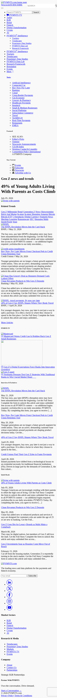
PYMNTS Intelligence (17, 35)
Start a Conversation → (11, 690)
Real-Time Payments (21, 120)
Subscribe (19, 168)
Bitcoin (52, 214)
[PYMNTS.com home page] (14, 2)
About (9, 665)
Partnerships (12, 670)
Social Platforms (19, 110)
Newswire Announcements (24, 144)
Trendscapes (17, 41)
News (38, 212)
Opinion (15, 141)
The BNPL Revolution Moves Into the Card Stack (23, 227)
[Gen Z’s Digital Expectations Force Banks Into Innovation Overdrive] (22, 364)
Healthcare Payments (21, 103)
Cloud (15, 93)
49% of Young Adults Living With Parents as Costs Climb (26, 483)
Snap (15, 222)
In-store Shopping (32, 214)
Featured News (46, 217)
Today (9, 17)
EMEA (15, 125)
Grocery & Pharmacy (21, 100)
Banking (16, 90)
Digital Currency (31, 217)
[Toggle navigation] (2, 8)
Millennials (12, 212)
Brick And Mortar (9, 214)
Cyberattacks (18, 217)
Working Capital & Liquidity (24, 149)
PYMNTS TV (15, 15)
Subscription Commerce (22, 113)
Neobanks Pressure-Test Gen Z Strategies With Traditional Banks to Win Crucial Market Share (28, 375)
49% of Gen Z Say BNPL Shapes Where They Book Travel (27, 303)
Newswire (5, 5)
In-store (20, 214)
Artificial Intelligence (21, 83)
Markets (10, 649)
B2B (9, 20)
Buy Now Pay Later (21, 88)
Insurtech (16, 105)
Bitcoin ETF (6, 217)
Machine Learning (9, 219)
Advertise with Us (23, 173)
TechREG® (17, 118)
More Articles (7, 322)
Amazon (44, 214)
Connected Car (18, 85)
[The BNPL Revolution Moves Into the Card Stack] (5, 224)
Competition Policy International (26, 151)
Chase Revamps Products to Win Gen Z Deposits (22, 281)
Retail (9, 22)
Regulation (11, 66)
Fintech (10, 25)
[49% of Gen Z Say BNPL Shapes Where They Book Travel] (20, 300)
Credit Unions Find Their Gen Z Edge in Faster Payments (26, 454)
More (9, 71)
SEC (32, 219)
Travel (15, 115)
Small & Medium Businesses (24, 108)
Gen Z (4, 212)
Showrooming (47, 212)
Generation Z (29, 212)
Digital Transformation (16, 27)
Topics (9, 77)
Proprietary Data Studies (21, 43)
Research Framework (20, 48)
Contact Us (11, 667)
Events (10, 69)
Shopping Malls (41, 219)
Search (36, 12)
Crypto (10, 30)
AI (8, 32)
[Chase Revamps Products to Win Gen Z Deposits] (28, 278)
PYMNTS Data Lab (20, 46)
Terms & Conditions (23, 695)
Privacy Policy (7, 695)
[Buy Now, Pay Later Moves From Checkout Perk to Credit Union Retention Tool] (12, 249)
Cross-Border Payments (22, 95)
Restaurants (17, 123)
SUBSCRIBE (16, 5)
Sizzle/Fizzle (6, 222)
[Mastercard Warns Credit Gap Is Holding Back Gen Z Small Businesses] (7, 334)
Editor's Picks (18, 139)
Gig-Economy (18, 98)
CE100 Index (18, 146)
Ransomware (23, 219)
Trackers (15, 38)
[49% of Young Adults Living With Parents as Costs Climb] (10, 480)
